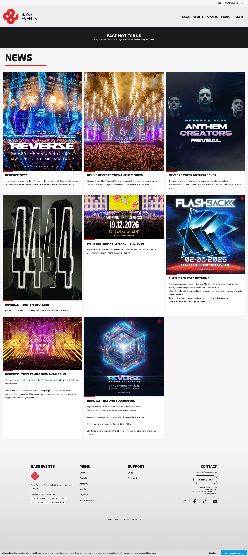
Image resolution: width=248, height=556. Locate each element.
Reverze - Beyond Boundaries (111, 400)
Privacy (118, 519)
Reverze (63, 499)
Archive (212, 16)
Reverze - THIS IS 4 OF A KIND (27, 304)
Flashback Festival (41, 499)
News (186, 16)
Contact (132, 478)
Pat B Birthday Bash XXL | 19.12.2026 (115, 243)
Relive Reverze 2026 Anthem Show (115, 175)
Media (225, 16)
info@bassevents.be (208, 472)
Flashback (50, 495)
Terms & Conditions (130, 519)
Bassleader (37, 495)
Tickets (238, 16)
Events (198, 16)
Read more (151, 553)
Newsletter (205, 479)
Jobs (218, 3)
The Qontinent (57, 503)
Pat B (54, 499)
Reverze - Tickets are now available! (35, 374)
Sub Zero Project (40, 503)
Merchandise (231, 3)
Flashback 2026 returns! (189, 278)
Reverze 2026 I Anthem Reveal (193, 175)
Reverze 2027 (16, 175)
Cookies (109, 519)
